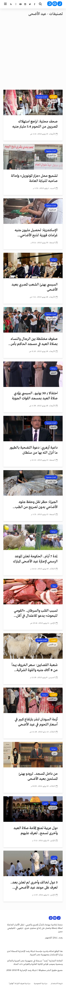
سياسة (53, 260)
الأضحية (53, 427)
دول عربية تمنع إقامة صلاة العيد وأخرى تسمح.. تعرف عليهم (36, 831)
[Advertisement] (33, 55)
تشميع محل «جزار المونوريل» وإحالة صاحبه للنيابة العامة (34, 178)
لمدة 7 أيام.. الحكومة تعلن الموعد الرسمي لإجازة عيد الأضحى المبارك (35, 559)
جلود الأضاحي (51, 482)
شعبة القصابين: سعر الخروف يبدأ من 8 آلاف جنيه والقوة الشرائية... (35, 667)
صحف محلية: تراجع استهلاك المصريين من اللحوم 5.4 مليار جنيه (35, 124)
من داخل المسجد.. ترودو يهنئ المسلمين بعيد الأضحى (38, 776)
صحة (54, 586)
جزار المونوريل (52, 155)
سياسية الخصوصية (40, 983)
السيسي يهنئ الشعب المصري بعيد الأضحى (35, 287)
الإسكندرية (52, 210)
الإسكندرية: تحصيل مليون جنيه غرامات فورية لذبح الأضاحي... (36, 233)
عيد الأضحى (52, 536)
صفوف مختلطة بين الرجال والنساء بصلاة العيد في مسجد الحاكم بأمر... (33, 341)
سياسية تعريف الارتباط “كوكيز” (19, 983)
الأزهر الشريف (51, 318)
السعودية (53, 808)
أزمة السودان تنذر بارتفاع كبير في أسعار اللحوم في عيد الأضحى (36, 722)
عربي (45, 803)
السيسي (53, 264)
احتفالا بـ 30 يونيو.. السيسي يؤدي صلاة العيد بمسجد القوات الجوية (35, 396)
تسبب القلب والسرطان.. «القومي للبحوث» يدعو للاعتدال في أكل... (36, 613)
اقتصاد (53, 97)
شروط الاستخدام (57, 983)
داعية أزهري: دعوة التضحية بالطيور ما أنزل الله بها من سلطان (34, 450)
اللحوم (54, 101)
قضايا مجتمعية (42, 97)
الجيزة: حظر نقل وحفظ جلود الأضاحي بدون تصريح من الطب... (35, 504)
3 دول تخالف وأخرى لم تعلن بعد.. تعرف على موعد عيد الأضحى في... (34, 885)
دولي (54, 753)
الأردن (54, 862)
